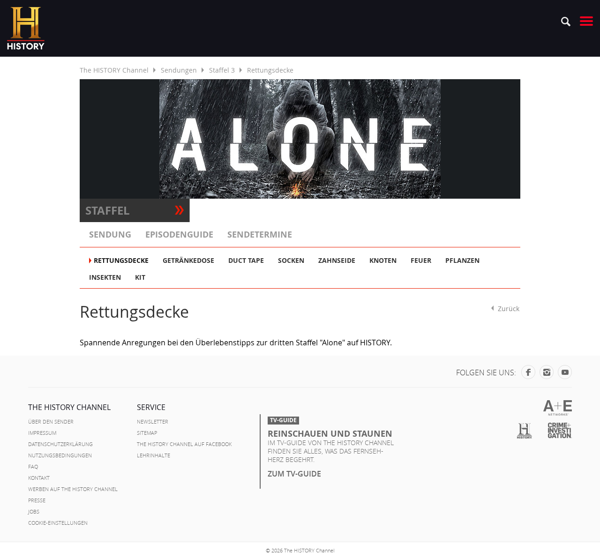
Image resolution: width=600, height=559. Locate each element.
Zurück (508, 308)
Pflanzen (462, 260)
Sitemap (147, 433)
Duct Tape (246, 260)
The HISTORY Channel (114, 70)
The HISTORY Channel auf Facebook (184, 444)
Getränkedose (188, 260)
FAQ (33, 466)
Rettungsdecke (121, 260)
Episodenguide (179, 234)
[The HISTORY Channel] (26, 28)
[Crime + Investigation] (560, 431)
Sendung (110, 234)
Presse (36, 500)
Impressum (42, 433)
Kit (140, 277)
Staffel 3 (222, 70)
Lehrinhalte (153, 455)
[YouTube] (565, 373)
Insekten (105, 277)
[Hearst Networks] (557, 408)
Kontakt (39, 478)
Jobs (33, 511)
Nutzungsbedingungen (60, 455)
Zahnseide (336, 260)
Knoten (383, 260)
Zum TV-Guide (294, 474)
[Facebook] (528, 373)
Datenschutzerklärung (60, 444)
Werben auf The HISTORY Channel (73, 489)
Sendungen (179, 70)
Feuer (421, 260)
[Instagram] (547, 373)
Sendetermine (259, 234)
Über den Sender (51, 421)
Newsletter (152, 421)
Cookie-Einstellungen (58, 523)
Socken (291, 260)
